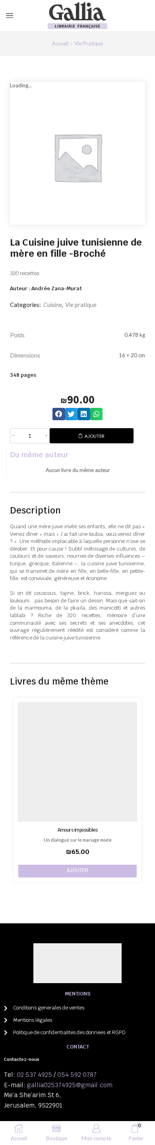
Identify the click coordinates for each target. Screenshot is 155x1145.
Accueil (60, 43)
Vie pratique (88, 43)
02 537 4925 (34, 1074)
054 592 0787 (77, 1074)
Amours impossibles (77, 830)
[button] (58, 414)
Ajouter (95, 436)
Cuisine (52, 304)
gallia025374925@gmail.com (69, 1085)
